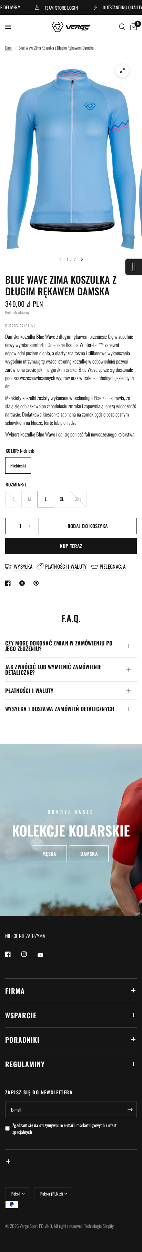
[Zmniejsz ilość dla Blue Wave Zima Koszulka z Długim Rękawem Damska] (11, 526)
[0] (132, 27)
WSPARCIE (21, 1015)
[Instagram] (29, 954)
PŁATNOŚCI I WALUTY (29, 690)
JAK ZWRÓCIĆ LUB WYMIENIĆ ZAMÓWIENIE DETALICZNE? (53, 669)
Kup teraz (71, 545)
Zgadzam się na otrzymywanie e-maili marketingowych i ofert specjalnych (64, 1129)
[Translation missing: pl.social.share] (9, 583)
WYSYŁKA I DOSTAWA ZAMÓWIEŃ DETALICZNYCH (59, 709)
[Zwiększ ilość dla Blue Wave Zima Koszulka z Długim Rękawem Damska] (29, 526)
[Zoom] (122, 70)
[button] (49, 853)
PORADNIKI (22, 1039)
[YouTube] (45, 955)
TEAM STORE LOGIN (51, 7)
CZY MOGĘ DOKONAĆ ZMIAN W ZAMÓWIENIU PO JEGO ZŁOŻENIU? (58, 646)
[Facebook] (12, 954)
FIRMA (15, 991)
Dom (8, 48)
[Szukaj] (122, 27)
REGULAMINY (25, 1064)
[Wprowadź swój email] (130, 1110)
